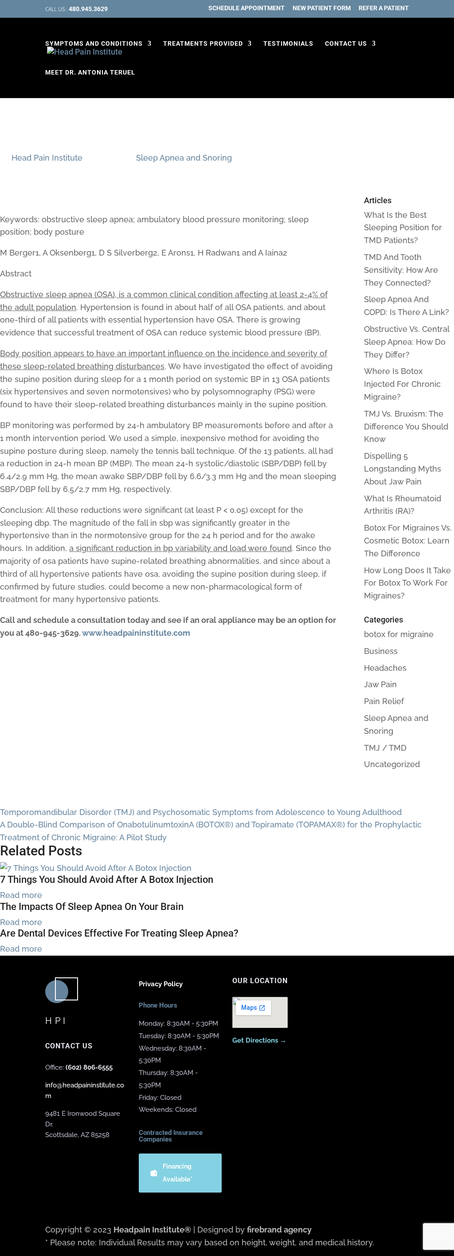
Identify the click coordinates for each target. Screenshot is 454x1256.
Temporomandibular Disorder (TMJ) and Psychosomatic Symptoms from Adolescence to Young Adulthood (201, 812)
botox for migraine (399, 634)
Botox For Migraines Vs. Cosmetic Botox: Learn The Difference (408, 540)
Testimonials (288, 43)
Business (381, 651)
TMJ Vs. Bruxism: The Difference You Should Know (406, 426)
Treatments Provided (203, 43)
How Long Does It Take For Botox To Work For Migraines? (407, 583)
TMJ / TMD (385, 747)
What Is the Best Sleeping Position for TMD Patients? (403, 227)
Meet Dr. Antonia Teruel (90, 72)
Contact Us (346, 43)
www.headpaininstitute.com (136, 633)
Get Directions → (259, 1040)
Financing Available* (177, 1173)
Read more (21, 895)
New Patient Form (322, 8)
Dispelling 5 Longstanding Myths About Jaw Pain (402, 468)
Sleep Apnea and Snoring (184, 157)
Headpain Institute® (152, 1229)
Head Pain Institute (47, 157)
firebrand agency (279, 1229)
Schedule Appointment (246, 8)
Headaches (385, 668)
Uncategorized (392, 764)
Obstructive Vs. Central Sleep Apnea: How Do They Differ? (406, 341)
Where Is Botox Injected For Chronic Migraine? (402, 384)
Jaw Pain (380, 684)
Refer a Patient (384, 8)
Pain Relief (384, 701)
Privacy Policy (161, 984)
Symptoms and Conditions (94, 43)
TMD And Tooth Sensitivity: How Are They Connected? (401, 269)
